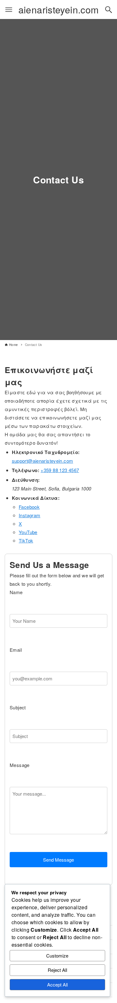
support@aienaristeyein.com (42, 460)
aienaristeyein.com (58, 9)
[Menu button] (8, 9)
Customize (57, 955)
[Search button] (108, 9)
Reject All (57, 970)
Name (16, 592)
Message (20, 765)
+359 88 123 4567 (60, 470)
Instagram (29, 515)
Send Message (58, 859)
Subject (18, 707)
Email (16, 649)
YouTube (28, 532)
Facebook (29, 507)
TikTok (26, 540)
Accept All (57, 984)
